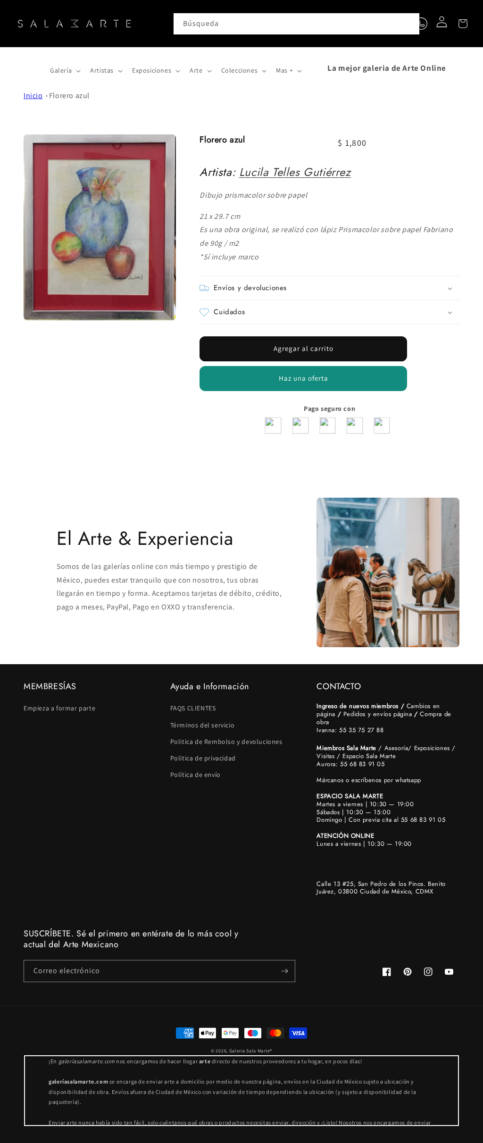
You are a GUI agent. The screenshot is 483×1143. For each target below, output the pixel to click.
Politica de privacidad (203, 758)
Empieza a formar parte (59, 708)
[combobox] (297, 23)
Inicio (33, 95)
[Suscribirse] (284, 971)
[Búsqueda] (409, 23)
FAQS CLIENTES (193, 708)
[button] (34, 68)
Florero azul (69, 95)
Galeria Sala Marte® (250, 1051)
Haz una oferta (303, 378)
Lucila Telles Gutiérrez (295, 172)
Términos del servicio (202, 725)
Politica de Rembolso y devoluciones (226, 741)
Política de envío (195, 774)
